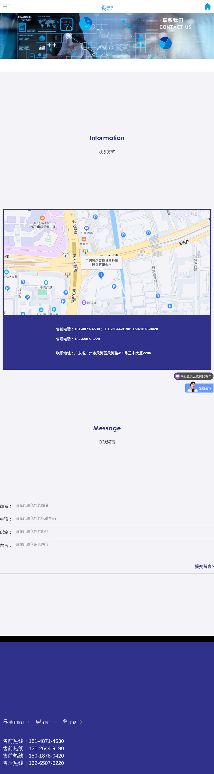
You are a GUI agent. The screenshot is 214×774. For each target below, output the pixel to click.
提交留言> (204, 566)
